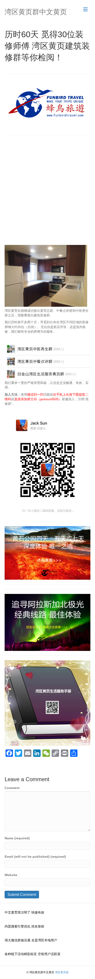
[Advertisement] (47, 191)
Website (11, 875)
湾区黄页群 (62, 972)
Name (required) (17, 838)
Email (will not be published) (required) (35, 856)
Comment (12, 788)
